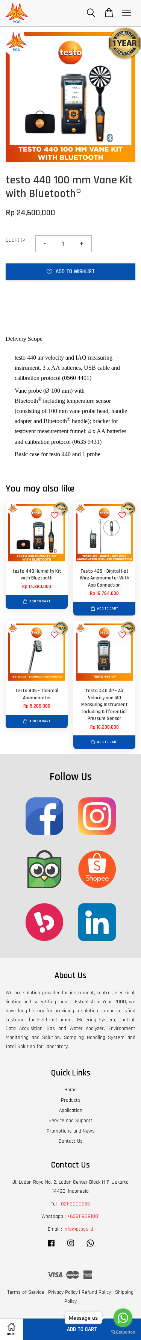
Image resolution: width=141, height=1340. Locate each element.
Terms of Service (26, 1292)
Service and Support (70, 1120)
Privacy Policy (62, 1292)
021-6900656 (75, 1204)
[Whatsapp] (90, 1246)
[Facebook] (51, 1246)
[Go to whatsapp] (123, 1317)
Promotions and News (71, 1131)
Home (70, 1089)
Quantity (15, 239)
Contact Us (71, 1141)
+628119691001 (83, 1216)
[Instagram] (70, 1246)
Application (70, 1110)
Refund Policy (96, 1292)
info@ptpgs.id (78, 1229)
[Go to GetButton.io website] (123, 1332)
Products (70, 1100)
